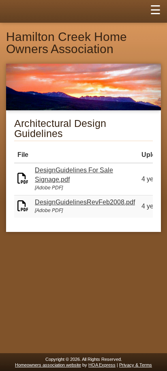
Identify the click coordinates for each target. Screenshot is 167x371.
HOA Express (102, 364)
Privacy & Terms (135, 364)
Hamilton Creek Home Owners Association (66, 43)
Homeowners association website (48, 364)
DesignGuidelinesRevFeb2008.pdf (85, 202)
